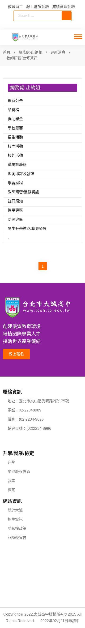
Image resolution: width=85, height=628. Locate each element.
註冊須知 (15, 201)
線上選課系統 (37, 7)
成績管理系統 (63, 7)
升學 (11, 462)
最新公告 (15, 101)
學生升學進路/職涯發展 (27, 229)
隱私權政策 (17, 529)
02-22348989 (30, 410)
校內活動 (15, 146)
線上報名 (16, 354)
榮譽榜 (13, 110)
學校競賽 (15, 128)
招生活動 (15, 137)
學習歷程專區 (19, 472)
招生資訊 (15, 519)
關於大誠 (15, 510)
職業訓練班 (17, 165)
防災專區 (15, 219)
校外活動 (15, 155)
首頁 (6, 52)
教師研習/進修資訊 (23, 192)
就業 (11, 481)
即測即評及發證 (21, 174)
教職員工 (15, 7)
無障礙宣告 (17, 538)
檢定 (11, 490)
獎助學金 (15, 119)
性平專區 (15, 210)
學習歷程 (15, 183)
